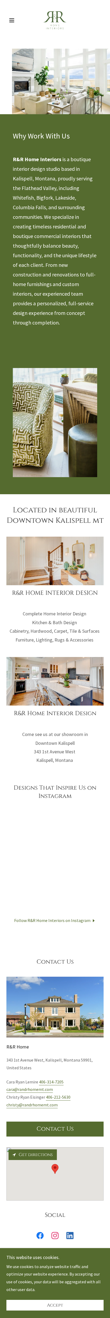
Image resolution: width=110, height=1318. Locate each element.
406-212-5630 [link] (58, 1097)
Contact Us (55, 1129)
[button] (13, 20)
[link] (55, 20)
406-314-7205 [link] (51, 1082)
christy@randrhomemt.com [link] (32, 1104)
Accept (55, 1305)
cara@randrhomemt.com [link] (29, 1089)
